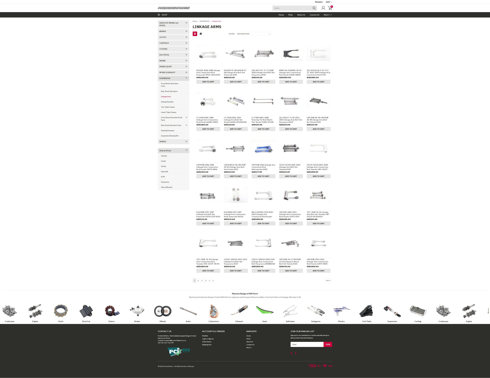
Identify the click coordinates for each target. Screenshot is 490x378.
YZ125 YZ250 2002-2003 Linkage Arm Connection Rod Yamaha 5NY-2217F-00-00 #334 (317, 168)
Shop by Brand (165, 151)
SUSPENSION (164, 78)
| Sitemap (191, 366)
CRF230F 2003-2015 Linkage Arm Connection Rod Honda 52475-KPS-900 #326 (290, 215)
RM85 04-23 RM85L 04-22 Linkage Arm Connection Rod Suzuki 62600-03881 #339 (290, 73)
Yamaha (164, 156)
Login (204, 339)
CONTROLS (164, 43)
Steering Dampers (167, 130)
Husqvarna (165, 182)
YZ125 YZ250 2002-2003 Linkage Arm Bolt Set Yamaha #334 (289, 167)
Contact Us (314, 15)
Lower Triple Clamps (168, 112)
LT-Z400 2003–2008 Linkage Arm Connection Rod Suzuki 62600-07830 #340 (207, 120)
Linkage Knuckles (167, 102)
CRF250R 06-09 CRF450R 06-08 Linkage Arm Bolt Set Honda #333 (317, 119)
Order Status (206, 342)
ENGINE (162, 61)
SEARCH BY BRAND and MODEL (168, 24)
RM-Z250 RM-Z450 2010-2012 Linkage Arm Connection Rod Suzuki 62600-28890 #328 (262, 215)
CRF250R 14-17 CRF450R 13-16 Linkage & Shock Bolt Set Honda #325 (290, 261)
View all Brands (166, 187)
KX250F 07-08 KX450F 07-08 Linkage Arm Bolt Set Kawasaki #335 (235, 72)
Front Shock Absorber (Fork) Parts (171, 118)
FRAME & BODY (165, 67)
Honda (163, 166)
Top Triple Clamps (168, 107)
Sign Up (211, 339)
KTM (163, 177)
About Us (301, 15)
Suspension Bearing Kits (170, 136)
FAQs (290, 15)
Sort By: (232, 34)
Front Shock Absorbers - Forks (170, 84)
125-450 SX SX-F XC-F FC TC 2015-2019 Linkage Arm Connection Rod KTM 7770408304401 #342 (318, 73)
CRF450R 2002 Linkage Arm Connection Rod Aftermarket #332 (263, 167)
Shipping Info (207, 345)
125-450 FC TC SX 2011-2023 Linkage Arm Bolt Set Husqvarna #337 (290, 119)
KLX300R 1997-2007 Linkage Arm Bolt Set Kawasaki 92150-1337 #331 (208, 214)
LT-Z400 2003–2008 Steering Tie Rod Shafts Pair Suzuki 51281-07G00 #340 (262, 120)
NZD (328, 2)
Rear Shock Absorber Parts (171, 125)
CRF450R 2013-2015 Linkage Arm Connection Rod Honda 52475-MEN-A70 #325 (317, 262)
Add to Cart (208, 82)
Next (327, 280)
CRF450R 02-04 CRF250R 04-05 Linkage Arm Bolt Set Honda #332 (235, 167)
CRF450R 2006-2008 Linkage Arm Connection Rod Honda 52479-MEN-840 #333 (207, 168)
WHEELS (162, 141)
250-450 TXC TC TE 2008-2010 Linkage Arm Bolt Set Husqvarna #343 (263, 72)
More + (327, 15)
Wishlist (319, 2)
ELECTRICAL (164, 55)
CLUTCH (162, 37)
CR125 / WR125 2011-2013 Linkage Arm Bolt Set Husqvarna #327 (235, 261)
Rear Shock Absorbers (169, 91)
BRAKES (162, 31)
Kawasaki (164, 171)
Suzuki (163, 161)
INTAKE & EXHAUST (167, 72)
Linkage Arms (166, 97)
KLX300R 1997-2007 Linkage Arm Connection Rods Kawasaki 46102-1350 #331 (235, 215)
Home (281, 15)
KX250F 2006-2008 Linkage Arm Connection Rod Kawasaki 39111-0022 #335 (208, 72)
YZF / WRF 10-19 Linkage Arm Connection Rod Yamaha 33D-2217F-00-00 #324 (207, 262)
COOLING (163, 49)
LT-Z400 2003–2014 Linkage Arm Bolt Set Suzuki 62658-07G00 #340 (235, 119)
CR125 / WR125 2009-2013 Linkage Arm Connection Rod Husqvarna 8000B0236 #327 (263, 262)
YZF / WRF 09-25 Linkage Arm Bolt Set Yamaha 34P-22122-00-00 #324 (318, 214)
